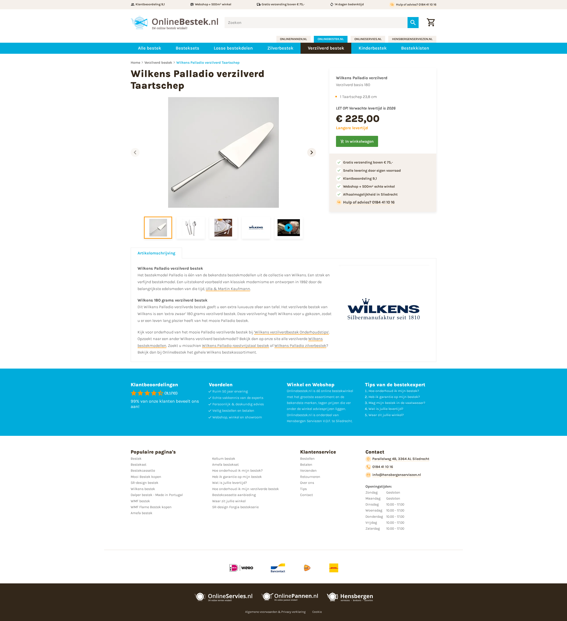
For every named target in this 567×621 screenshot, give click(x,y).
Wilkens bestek (143, 489)
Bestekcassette (143, 470)
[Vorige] (135, 152)
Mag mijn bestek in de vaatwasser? (397, 403)
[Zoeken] (413, 22)
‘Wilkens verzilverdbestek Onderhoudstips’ (291, 332)
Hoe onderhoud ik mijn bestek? (394, 391)
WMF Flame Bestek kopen (151, 507)
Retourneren (310, 477)
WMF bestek (140, 501)
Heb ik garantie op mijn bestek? (394, 397)
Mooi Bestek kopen (146, 477)
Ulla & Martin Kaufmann (228, 288)
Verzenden (308, 470)
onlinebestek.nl (331, 39)
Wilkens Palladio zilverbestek (300, 345)
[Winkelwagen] (430, 22)
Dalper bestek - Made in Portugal (157, 495)
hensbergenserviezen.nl (412, 39)
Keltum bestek (223, 458)
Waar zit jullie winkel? (386, 415)
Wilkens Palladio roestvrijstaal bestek (235, 345)
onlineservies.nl (368, 39)
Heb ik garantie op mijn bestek (237, 477)
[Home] (174, 22)
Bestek (136, 458)
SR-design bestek (144, 483)
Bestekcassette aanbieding (234, 495)
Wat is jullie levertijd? (386, 409)
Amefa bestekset (225, 464)
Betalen (306, 464)
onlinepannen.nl (293, 39)
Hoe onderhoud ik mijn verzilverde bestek (245, 489)
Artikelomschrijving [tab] (156, 253)
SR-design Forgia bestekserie (235, 507)
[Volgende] (311, 152)
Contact (306, 495)
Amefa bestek (141, 513)
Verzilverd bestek (158, 62)
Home (135, 62)
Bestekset (138, 464)
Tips (303, 489)
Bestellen (307, 458)
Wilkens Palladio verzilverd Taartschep (208, 62)
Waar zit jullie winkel (229, 501)
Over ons (307, 483)
